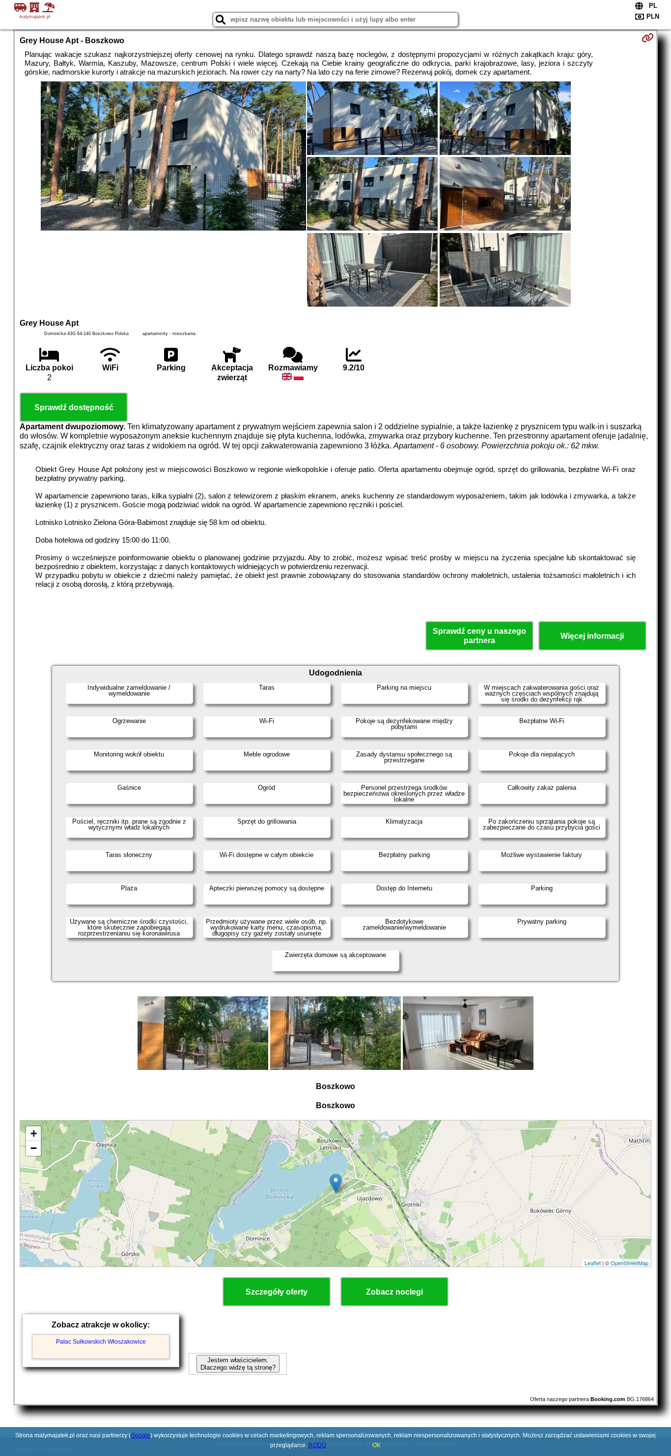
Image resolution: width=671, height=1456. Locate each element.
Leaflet (593, 1263)
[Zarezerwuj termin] (648, 38)
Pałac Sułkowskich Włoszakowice (101, 1341)
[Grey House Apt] (173, 157)
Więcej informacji (592, 636)
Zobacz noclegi (394, 1292)
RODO (317, 1445)
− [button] (33, 1148)
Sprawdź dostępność (73, 407)
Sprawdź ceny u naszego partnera (479, 636)
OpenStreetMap (629, 1263)
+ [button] (33, 1133)
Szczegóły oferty (277, 1292)
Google (140, 1435)
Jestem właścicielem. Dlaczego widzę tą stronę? (238, 1363)
